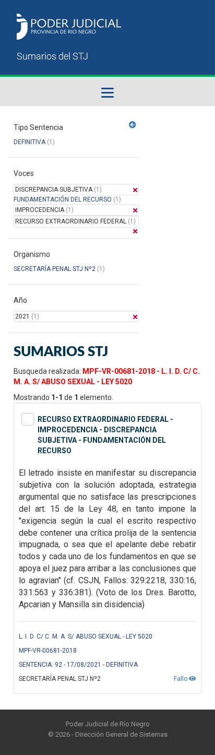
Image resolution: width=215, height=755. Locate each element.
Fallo (181, 678)
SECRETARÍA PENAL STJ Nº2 (54, 269)
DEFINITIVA (29, 142)
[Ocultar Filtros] (132, 125)
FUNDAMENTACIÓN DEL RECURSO (63, 199)
